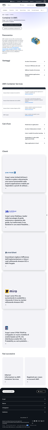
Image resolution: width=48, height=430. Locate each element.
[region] (24, 102)
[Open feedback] (47, 215)
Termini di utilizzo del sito (11, 425)
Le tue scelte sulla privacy (21, 425)
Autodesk (11, 48)
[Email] (32, 423)
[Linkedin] (36, 421)
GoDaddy (15, 48)
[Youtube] (41, 421)
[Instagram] (38, 421)
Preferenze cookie (33, 425)
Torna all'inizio (23, 417)
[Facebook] (34, 421)
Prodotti (6, 14)
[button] (41, 5)
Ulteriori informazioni (29, 94)
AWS (3, 14)
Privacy (3, 425)
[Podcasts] (43, 421)
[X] (32, 421)
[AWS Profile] (45, 1)
